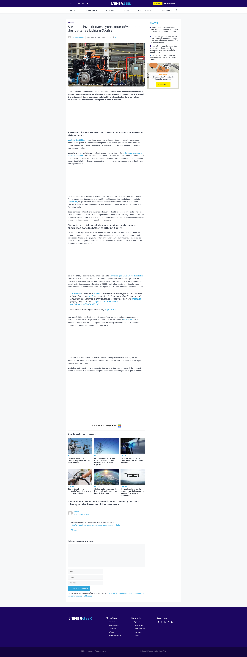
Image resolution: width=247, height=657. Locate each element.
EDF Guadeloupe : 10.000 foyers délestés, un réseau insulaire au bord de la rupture (105, 461)
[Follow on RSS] (87, 3)
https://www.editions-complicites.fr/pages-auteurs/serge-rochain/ (95, 525)
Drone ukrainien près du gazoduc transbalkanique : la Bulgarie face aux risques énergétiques (132, 492)
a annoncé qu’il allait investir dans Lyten (126, 276)
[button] (176, 10)
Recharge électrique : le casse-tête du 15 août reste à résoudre (132, 460)
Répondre (74, 530)
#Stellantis (75, 293)
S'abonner (157, 3)
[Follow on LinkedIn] (79, 3)
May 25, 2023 (111, 309)
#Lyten (97, 293)
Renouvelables (91, 10)
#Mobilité (136, 299)
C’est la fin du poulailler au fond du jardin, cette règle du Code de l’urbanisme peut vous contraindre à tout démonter (163, 49)
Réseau (126, 10)
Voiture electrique (144, 10)
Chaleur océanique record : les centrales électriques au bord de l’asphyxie (105, 491)
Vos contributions (78, 37)
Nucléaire (73, 10)
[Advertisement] (106, 116)
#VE (91, 296)
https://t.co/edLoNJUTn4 (106, 301)
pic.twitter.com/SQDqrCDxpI (84, 304)
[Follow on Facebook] (71, 3)
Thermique (110, 10)
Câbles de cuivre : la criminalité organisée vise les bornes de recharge (80, 491)
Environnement (166, 10)
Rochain (77, 512)
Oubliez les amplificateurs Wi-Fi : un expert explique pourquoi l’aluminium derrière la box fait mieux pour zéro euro (164, 30)
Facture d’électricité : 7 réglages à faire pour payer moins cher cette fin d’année (163, 57)
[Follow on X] (75, 3)
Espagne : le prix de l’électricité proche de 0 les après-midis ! (79, 460)
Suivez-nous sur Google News (104, 426)
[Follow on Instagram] (83, 3)
